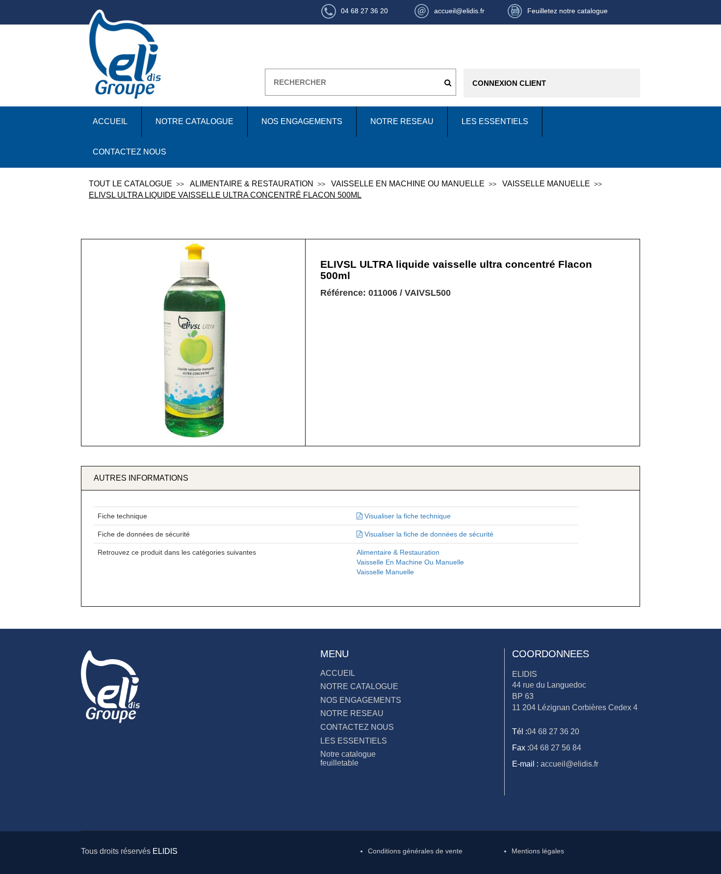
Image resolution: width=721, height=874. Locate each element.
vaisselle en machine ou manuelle (408, 184)
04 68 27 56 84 (555, 748)
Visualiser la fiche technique (406, 516)
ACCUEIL (110, 121)
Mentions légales (538, 851)
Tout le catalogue (130, 184)
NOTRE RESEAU (402, 121)
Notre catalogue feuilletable (348, 758)
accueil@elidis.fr (568, 764)
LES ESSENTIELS (495, 121)
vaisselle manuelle (546, 184)
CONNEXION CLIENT (509, 83)
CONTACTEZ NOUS (129, 152)
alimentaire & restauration (251, 184)
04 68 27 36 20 (553, 731)
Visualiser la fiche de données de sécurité (427, 534)
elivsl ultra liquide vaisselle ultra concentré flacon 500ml (225, 195)
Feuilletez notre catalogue (567, 11)
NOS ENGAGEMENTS (301, 121)
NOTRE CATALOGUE (194, 121)
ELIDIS (165, 851)
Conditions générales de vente (415, 851)
